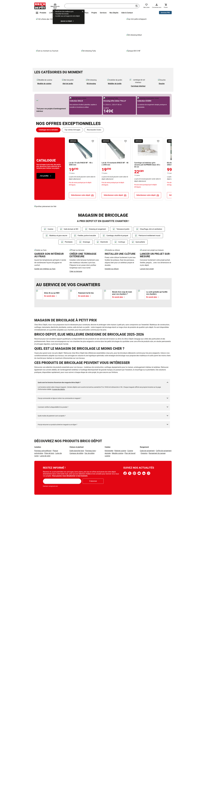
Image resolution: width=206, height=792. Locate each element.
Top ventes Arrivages (72, 130)
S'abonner (93, 481)
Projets (94, 13)
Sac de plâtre (89, 453)
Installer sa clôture (112, 269)
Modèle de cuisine (44, 84)
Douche (162, 84)
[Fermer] (83, 11)
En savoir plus (80, 33)
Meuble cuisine (117, 453)
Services (103, 13)
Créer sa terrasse (76, 271)
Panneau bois (90, 451)
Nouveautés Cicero (94, 130)
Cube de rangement (147, 451)
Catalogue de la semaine (48, 130)
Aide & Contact (127, 13)
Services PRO (165, 12)
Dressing (144, 453)
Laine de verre (45, 456)
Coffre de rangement (163, 451)
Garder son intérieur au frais (44, 269)
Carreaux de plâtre (76, 453)
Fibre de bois (49, 453)
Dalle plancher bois (77, 451)
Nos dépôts (114, 13)
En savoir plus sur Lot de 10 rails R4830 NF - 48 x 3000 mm (82, 169)
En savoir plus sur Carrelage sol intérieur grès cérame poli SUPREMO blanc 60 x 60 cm (148, 169)
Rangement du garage (157, 453)
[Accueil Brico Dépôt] (40, 5)
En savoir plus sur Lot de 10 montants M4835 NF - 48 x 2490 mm (115, 169)
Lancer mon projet (147, 269)
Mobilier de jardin (114, 84)
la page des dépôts (58, 389)
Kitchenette (109, 451)
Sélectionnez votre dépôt (80, 195)
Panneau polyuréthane (42, 451)
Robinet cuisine (120, 451)
